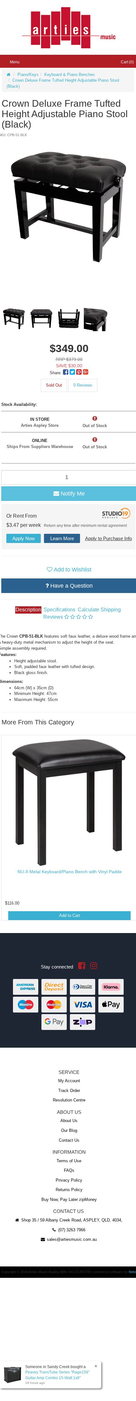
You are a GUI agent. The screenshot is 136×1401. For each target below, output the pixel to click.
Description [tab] (28, 609)
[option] (68, 205)
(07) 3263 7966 (71, 1229)
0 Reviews (82, 385)
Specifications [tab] (59, 609)
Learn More (62, 538)
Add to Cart (69, 915)
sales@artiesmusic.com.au (71, 1239)
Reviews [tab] (53, 617)
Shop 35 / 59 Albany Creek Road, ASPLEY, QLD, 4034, (71, 1220)
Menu (14, 62)
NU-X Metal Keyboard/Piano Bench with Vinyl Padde (69, 871)
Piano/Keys (28, 74)
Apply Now (23, 538)
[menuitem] (66, 372)
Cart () (127, 62)
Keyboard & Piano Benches (69, 74)
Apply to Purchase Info (108, 538)
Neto (132, 1272)
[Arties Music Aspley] (68, 27)
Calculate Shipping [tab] (99, 609)
